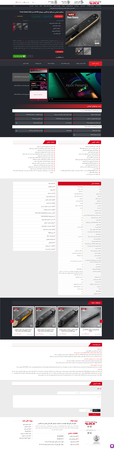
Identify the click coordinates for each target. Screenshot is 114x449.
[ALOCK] (95, 2)
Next (13, 27)
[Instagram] (91, 426)
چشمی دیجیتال (24, 41)
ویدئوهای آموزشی (58, 16)
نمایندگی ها (76, 6)
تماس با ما (31, 6)
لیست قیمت (82, 6)
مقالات (41, 6)
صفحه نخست (98, 6)
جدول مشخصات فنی (36, 16)
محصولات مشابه (51, 63)
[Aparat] (93, 426)
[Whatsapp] (88, 426)
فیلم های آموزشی (69, 6)
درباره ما (36, 6)
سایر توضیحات (38, 63)
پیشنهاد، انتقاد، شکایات (47, 6)
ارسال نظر (94, 414)
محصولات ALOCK (90, 6)
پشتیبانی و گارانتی (56, 6)
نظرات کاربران (26, 63)
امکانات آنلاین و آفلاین (48, 16)
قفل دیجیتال (61, 41)
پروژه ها (63, 6)
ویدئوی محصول (95, 63)
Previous (27, 27)
